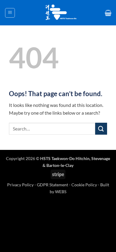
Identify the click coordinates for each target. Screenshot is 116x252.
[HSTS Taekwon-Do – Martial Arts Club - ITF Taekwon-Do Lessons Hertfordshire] (60, 12)
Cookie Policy (84, 184)
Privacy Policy (21, 184)
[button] (10, 13)
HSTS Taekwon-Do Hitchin (65, 158)
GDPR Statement (52, 184)
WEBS (60, 191)
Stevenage (100, 158)
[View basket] (108, 12)
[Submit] (101, 128)
